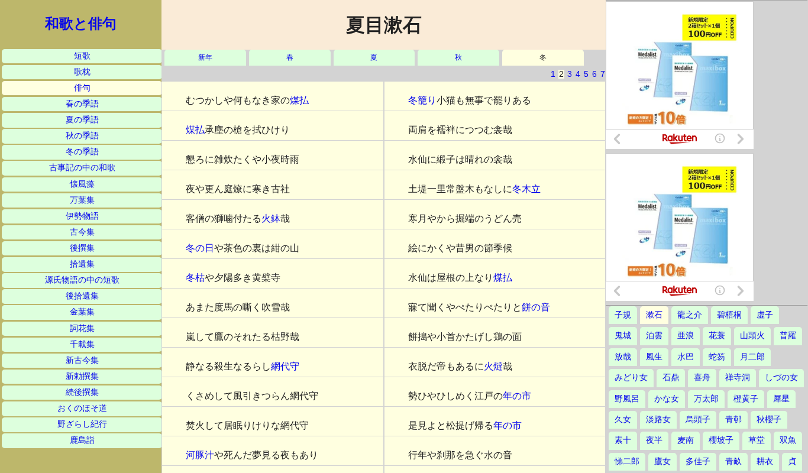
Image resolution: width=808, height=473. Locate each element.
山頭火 (752, 335)
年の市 (517, 396)
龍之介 (689, 314)
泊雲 (654, 335)
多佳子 (698, 461)
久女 (623, 419)
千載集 (82, 344)
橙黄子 (745, 398)
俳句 (82, 87)
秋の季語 (82, 135)
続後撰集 (82, 392)
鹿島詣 (82, 440)
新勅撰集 (82, 376)
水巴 (685, 356)
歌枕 (82, 71)
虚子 (765, 314)
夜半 (654, 440)
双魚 (788, 440)
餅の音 (536, 307)
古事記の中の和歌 (82, 167)
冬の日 (200, 248)
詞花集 (82, 328)
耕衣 (765, 461)
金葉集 (82, 311)
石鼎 (670, 377)
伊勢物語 (82, 216)
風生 (654, 356)
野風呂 (627, 398)
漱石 (654, 314)
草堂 (756, 440)
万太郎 (706, 398)
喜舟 (702, 377)
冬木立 (526, 189)
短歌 (82, 55)
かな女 (666, 398)
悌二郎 (627, 461)
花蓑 (717, 335)
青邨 (733, 419)
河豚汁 (200, 455)
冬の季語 (82, 151)
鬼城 (623, 335)
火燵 (493, 366)
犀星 (781, 398)
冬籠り (422, 100)
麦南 (685, 440)
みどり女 (631, 377)
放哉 (623, 356)
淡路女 (658, 419)
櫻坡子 (721, 440)
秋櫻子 (769, 419)
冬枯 (195, 278)
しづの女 (781, 377)
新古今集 (82, 360)
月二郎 (752, 356)
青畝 (733, 461)
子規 (623, 314)
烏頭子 (698, 419)
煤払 (299, 100)
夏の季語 (82, 119)
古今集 (82, 232)
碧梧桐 (729, 314)
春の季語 (82, 103)
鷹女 (662, 461)
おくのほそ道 (82, 408)
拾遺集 (82, 264)
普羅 (788, 335)
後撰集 (82, 248)
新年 (205, 57)
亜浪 (685, 335)
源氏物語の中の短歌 (82, 280)
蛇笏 (717, 356)
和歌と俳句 (81, 23)
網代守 (285, 366)
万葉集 (82, 200)
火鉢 (270, 218)
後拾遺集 (82, 295)
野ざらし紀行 (82, 424)
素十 (623, 440)
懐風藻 (82, 184)
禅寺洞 (737, 377)
